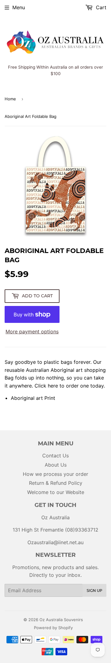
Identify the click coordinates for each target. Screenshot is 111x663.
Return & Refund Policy (55, 483)
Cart (100, 7)
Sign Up (94, 590)
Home (10, 98)
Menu (18, 7)
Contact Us (55, 455)
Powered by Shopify (53, 627)
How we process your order (55, 474)
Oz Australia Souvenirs (61, 619)
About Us (56, 465)
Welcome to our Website (55, 492)
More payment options (32, 331)
